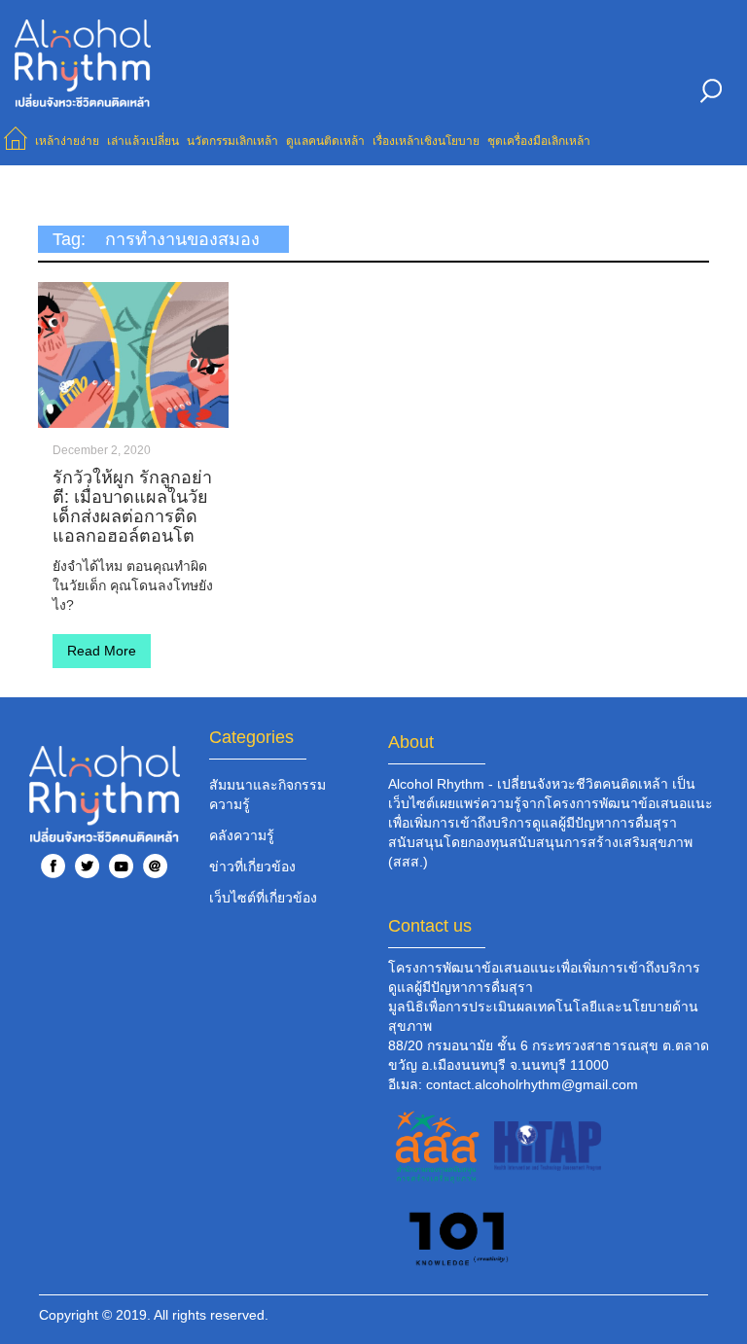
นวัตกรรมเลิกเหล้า (232, 141)
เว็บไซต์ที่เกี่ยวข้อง (263, 897)
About (411, 742)
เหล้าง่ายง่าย (67, 141)
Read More (101, 650)
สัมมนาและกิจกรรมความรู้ (267, 794)
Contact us (430, 926)
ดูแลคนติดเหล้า (325, 141)
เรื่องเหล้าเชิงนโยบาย (426, 141)
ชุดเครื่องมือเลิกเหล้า (538, 141)
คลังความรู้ (241, 835)
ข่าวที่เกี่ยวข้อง (252, 866)
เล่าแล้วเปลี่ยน (143, 141)
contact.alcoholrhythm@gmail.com (532, 1084)
